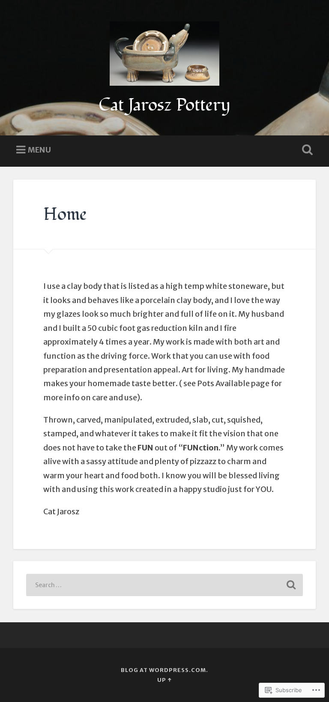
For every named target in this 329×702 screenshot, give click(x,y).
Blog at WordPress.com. (164, 669)
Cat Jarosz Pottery (164, 105)
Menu (39, 149)
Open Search (306, 150)
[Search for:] (164, 585)
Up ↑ (164, 679)
